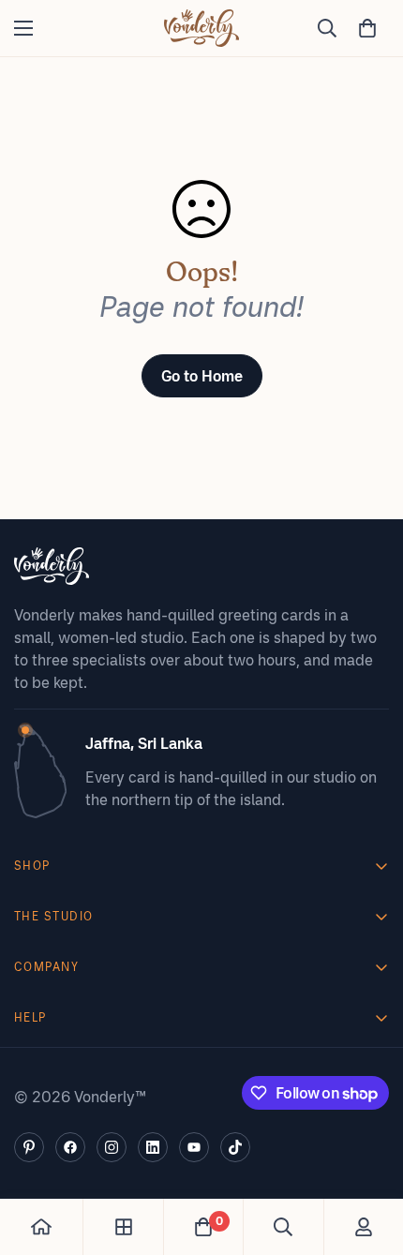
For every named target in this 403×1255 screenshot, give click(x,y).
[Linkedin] (153, 1147)
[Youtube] (194, 1147)
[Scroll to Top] (369, 1155)
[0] (367, 28)
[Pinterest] (29, 1147)
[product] (41, 1227)
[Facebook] (70, 1147)
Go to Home (202, 375)
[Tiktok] (235, 1147)
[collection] (123, 1227)
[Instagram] (112, 1147)
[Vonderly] (201, 28)
